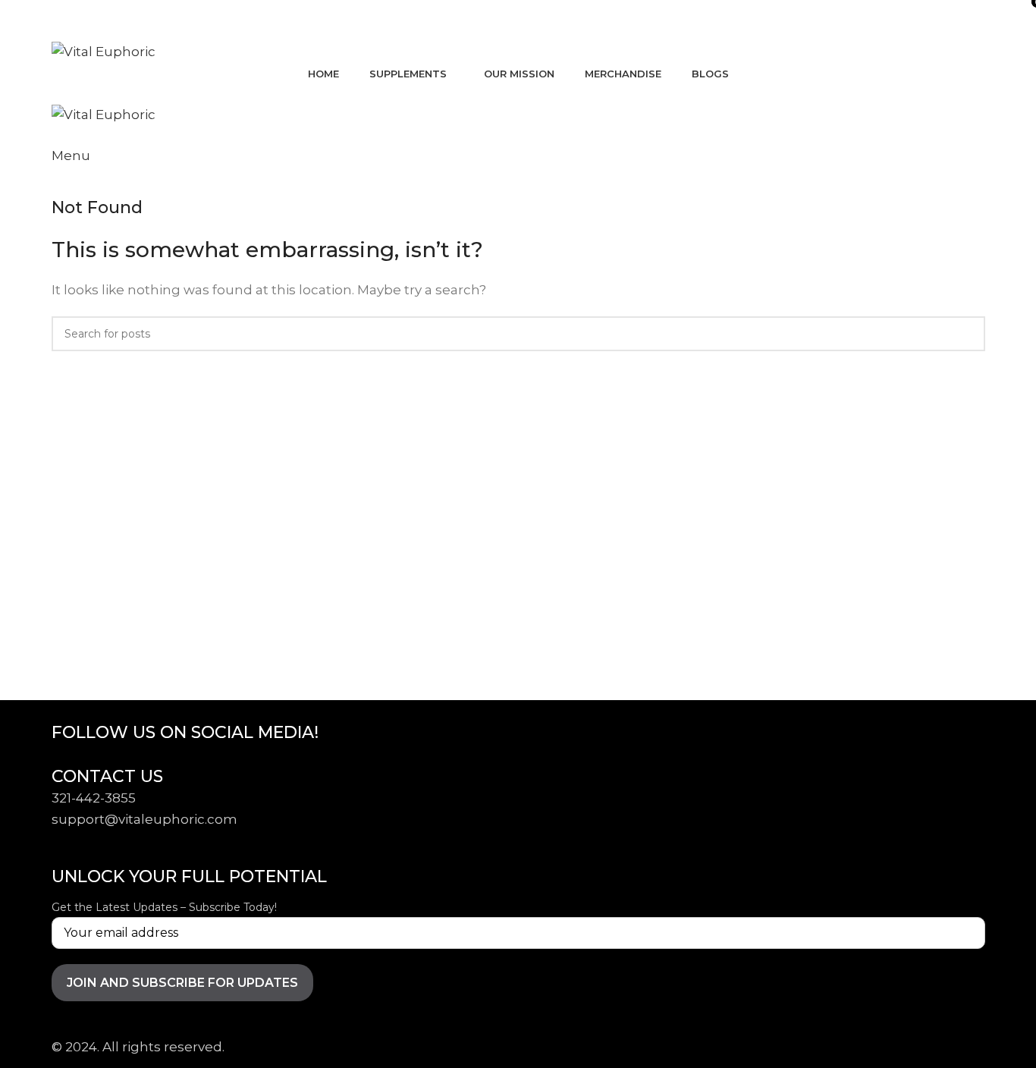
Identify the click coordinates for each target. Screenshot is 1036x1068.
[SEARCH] (967, 333)
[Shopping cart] (56, 93)
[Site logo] (103, 50)
